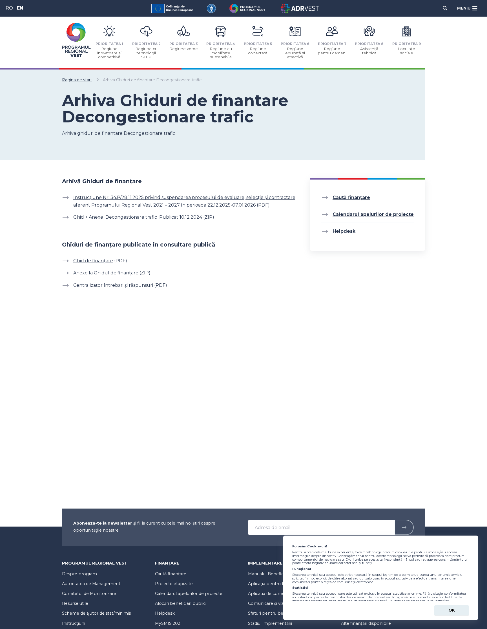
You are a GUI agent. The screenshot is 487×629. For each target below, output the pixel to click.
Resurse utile (75, 603)
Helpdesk (165, 613)
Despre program (79, 573)
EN (20, 8)
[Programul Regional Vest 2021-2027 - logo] (76, 39)
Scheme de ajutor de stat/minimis (96, 613)
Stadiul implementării (270, 623)
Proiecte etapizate (174, 583)
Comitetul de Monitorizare (89, 593)
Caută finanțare (351, 197)
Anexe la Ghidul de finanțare (105, 273)
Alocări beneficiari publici (180, 603)
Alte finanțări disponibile (366, 623)
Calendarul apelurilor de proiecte (188, 593)
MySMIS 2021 (168, 623)
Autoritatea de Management (91, 583)
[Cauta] (445, 8)
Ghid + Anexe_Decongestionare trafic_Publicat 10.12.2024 (137, 217)
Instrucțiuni (73, 623)
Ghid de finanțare (93, 260)
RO (9, 8)
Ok (451, 610)
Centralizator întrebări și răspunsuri (113, 285)
